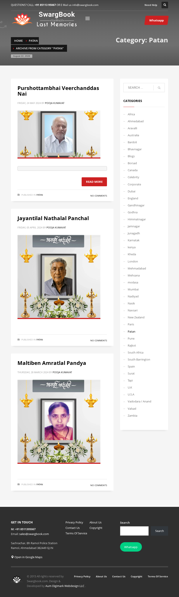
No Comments (98, 195)
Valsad (132, 409)
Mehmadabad (137, 268)
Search (125, 523)
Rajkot (132, 345)
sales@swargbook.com (34, 534)
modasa (133, 282)
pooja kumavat (54, 103)
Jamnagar (134, 226)
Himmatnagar (137, 219)
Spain (131, 366)
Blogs (131, 156)
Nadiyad (133, 296)
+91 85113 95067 (45, 5)
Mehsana (134, 275)
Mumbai (133, 289)
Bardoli (132, 142)
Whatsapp (131, 547)
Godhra (133, 212)
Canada (133, 170)
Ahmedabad (136, 121)
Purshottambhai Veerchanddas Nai (58, 90)
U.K (130, 387)
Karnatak (133, 240)
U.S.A (131, 394)
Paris (131, 324)
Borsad (132, 163)
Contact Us (72, 528)
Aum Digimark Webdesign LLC (65, 586)
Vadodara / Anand (139, 401)
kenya (132, 247)
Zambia (132, 416)
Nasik (131, 303)
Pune (131, 338)
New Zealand (136, 317)
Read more (94, 182)
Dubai (131, 191)
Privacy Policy (74, 522)
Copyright (96, 528)
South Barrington (139, 359)
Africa (131, 114)
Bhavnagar (135, 149)
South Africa (135, 352)
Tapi (130, 380)
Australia (133, 135)
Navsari (133, 310)
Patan (39, 194)
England (133, 198)
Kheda (132, 254)
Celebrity (133, 177)
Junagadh (134, 233)
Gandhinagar (136, 205)
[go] (159, 87)
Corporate (134, 184)
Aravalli (132, 128)
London (133, 261)
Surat (131, 373)
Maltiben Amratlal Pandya (51, 362)
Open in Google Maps (28, 557)
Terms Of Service (76, 533)
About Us (96, 522)
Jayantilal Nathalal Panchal (53, 218)
